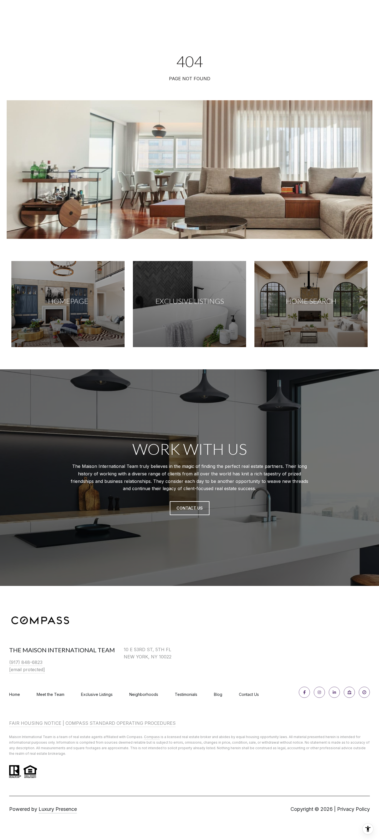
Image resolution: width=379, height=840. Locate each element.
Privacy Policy (353, 809)
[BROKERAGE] (364, 692)
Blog (218, 694)
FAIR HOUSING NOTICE (35, 723)
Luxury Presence (58, 809)
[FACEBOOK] (304, 692)
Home (14, 694)
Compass (152, 737)
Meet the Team (50, 694)
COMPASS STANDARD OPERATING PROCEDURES (120, 723)
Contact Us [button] (189, 508)
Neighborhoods (143, 694)
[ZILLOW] (349, 692)
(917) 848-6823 (25, 662)
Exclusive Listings (97, 694)
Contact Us (249, 694)
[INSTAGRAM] (319, 692)
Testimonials (186, 694)
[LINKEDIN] (334, 692)
